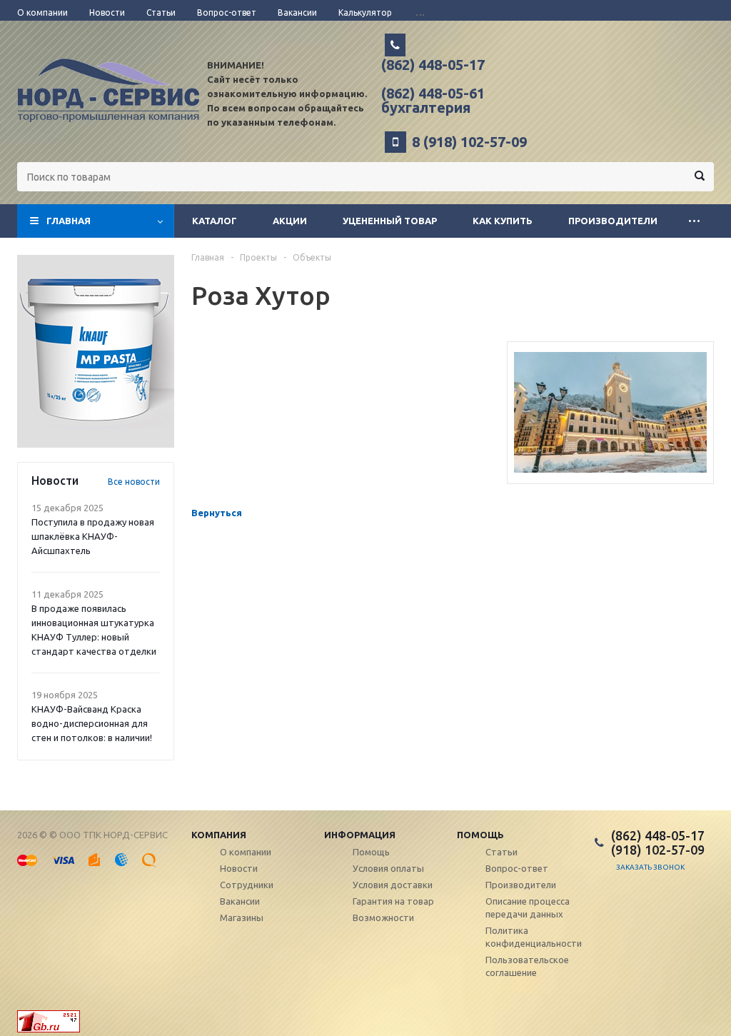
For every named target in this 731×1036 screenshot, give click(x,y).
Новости (239, 868)
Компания (218, 835)
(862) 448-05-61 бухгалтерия (433, 100)
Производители (612, 221)
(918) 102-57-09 (658, 850)
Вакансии (240, 901)
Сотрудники (246, 885)
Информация (359, 835)
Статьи (501, 852)
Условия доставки (393, 885)
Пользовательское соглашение (527, 966)
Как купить (503, 221)
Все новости (134, 481)
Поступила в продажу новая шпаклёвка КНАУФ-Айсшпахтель (92, 536)
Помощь (480, 835)
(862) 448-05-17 (433, 65)
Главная (68, 221)
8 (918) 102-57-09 (469, 142)
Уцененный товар (390, 221)
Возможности (383, 917)
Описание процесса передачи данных (527, 907)
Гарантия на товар (393, 901)
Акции (290, 221)
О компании (245, 852)
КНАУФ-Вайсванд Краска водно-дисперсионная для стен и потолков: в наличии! (91, 723)
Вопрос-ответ (516, 868)
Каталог (214, 221)
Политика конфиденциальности (533, 936)
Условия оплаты (388, 868)
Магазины (241, 917)
